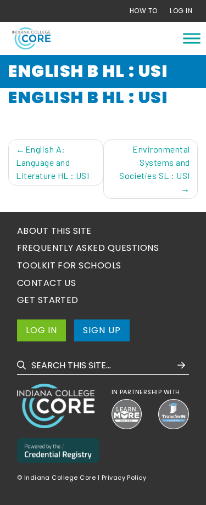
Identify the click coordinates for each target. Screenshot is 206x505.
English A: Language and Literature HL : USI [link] (52, 162)
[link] (31, 38)
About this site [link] (54, 231)
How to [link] (144, 10)
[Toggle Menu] (192, 38)
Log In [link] (181, 10)
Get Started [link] (48, 300)
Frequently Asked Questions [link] (88, 248)
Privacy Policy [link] (124, 477)
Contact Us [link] (46, 283)
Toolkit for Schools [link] (69, 265)
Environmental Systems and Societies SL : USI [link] (154, 162)
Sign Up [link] (102, 330)
